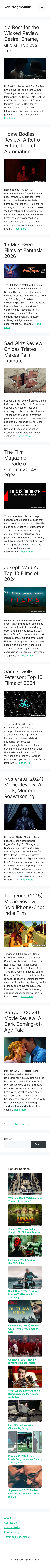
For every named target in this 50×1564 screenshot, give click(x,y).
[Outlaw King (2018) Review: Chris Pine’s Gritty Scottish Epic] (25, 1311)
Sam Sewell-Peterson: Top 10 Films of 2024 (23, 677)
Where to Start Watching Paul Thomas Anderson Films (25, 1200)
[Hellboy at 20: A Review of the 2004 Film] (25, 1246)
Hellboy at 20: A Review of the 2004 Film (23, 1262)
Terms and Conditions (16, 1536)
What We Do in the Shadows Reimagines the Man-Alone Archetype (24, 1393)
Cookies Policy (12, 1527)
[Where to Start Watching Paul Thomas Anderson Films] (25, 1184)
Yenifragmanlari (18, 7)
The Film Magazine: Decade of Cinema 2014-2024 (20, 463)
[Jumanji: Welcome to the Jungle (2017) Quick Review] (25, 1215)
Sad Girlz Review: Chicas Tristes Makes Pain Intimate (24, 352)
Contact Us (10, 1522)
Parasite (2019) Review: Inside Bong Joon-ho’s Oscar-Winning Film (25, 1459)
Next (25, 1124)
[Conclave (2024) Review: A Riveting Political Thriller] (25, 1346)
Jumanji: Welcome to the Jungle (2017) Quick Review (24, 1231)
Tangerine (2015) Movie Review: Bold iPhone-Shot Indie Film (24, 904)
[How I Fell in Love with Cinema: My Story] (25, 1411)
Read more (10, 118)
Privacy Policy (11, 1532)
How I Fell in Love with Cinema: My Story (20, 1427)
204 (17, 1124)
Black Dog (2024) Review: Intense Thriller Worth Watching (23, 1294)
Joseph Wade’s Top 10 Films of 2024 (21, 573)
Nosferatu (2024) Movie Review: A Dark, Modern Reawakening (24, 787)
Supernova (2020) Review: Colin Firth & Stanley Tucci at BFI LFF (24, 1493)
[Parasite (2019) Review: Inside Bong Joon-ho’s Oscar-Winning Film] (25, 1442)
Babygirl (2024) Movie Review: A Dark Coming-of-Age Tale (23, 1021)
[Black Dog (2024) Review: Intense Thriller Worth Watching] (25, 1277)
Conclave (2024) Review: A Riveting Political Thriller (23, 1361)
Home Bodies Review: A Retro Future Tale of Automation (22, 142)
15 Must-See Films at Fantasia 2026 (23, 250)
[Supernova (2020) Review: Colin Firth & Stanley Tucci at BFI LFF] (25, 1476)
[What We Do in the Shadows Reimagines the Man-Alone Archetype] (25, 1377)
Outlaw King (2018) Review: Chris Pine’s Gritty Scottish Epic (24, 1328)
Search (8, 1139)
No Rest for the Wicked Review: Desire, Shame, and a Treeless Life (22, 38)
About (7, 1518)
